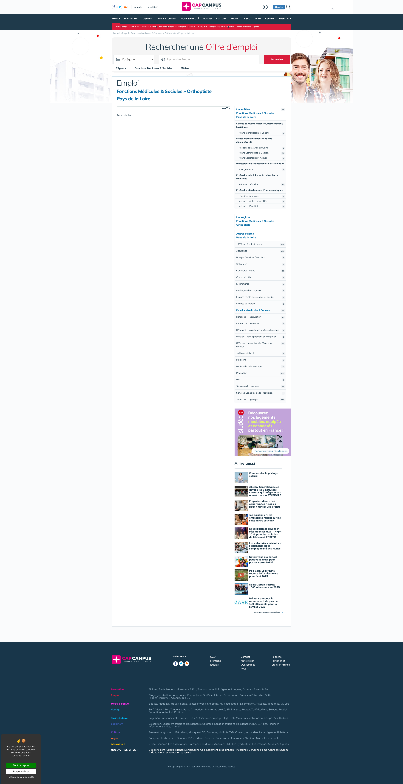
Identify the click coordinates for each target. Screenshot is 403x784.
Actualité (213, 689)
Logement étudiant (173, 723)
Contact (138, 7)
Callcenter (260, 264)
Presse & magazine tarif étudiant (168, 732)
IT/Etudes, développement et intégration (260, 336)
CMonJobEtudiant (148, 26)
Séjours (273, 709)
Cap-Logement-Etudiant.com (217, 749)
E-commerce (260, 283)
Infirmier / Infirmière (261, 184)
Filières (153, 689)
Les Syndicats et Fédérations (249, 743)
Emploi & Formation (242, 703)
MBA (265, 689)
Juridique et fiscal (260, 353)
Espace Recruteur (243, 26)
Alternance (162, 26)
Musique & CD (197, 732)
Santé (183, 703)
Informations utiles (159, 726)
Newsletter (152, 7)
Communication (260, 277)
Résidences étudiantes (199, 723)
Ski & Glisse (233, 709)
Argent (235, 18)
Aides (264, 723)
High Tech (285, 18)
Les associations (177, 743)
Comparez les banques (162, 738)
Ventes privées (197, 703)
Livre (262, 732)
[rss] (125, 7)
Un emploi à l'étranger (206, 26)
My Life (285, 703)
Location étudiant (224, 723)
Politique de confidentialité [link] (21, 777)
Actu (258, 18)
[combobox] (122, 68)
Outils (231, 26)
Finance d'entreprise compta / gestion (260, 297)
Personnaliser (21, 771)
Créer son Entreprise (251, 695)
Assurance (260, 250)
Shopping (212, 703)
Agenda (270, 18)
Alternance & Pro (186, 689)
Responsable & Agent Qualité (261, 147)
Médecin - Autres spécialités (261, 201)
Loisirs (183, 718)
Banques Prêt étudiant (190, 738)
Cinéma (239, 732)
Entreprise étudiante (201, 743)
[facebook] (114, 7)
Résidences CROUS (247, 723)
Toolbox (202, 689)
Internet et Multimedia (260, 323)
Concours (212, 732)
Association (118, 744)
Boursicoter (222, 738)
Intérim (192, 26)
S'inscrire (279, 7)
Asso (247, 18)
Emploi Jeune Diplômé (178, 26)
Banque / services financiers (260, 257)
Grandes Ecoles (252, 689)
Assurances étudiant (242, 738)
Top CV (186, 697)
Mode (239, 718)
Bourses (209, 738)
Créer (152, 743)
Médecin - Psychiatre (261, 206)
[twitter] (119, 7)
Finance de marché (260, 303)
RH (260, 379)
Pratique (179, 712)
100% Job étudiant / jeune (260, 244)
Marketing (260, 359)
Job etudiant (134, 26)
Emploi (116, 18)
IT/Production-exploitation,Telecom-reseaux (260, 345)
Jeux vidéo (252, 732)
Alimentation (251, 718)
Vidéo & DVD (226, 732)
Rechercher (277, 59)
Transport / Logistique (260, 399)
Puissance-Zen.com (247, 749)
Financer (274, 723)
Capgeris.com (157, 749)
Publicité (277, 656)
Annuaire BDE (222, 743)
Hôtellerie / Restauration (260, 316)
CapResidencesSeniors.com (182, 749)
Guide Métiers (167, 689)
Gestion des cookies (225, 766)
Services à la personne (260, 386)
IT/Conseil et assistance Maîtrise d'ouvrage (260, 330)
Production (260, 373)
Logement (148, 18)
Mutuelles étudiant (267, 738)
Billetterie (283, 732)
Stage (124, 26)
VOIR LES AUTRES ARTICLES (268, 612)
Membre (267, 7)
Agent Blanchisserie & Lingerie (261, 132)
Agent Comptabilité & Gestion (261, 152)
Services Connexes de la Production (260, 392)
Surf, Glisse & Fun (159, 709)
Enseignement (261, 169)
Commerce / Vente (260, 270)
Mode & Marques (169, 703)
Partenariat (278, 660)
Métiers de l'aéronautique (260, 366)
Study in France (281, 664)
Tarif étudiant (167, 18)
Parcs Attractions (193, 709)
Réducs (283, 718)
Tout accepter (21, 765)
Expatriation (222, 26)
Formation (131, 18)
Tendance (273, 703)
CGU (213, 656)
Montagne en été (215, 709)
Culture (221, 18)
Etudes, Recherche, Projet (260, 290)
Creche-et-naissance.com (178, 752)
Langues (236, 689)
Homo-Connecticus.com (274, 749)
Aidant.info (155, 752)
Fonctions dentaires (261, 196)
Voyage (207, 18)
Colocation (155, 723)
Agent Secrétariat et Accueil (261, 157)
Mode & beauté (190, 18)
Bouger (245, 709)
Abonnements (170, 718)
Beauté (153, 703)
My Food (225, 703)
